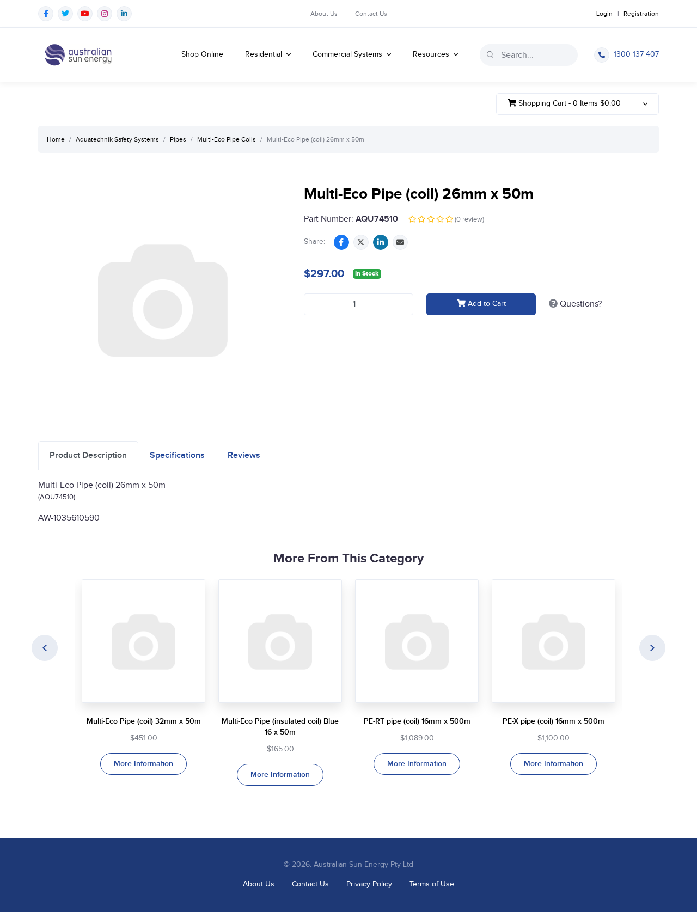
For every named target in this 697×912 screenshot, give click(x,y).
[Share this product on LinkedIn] (380, 242)
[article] (143, 677)
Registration (641, 13)
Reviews (244, 455)
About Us (324, 13)
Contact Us (371, 13)
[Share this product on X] (361, 242)
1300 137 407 (636, 54)
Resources (432, 54)
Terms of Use (431, 884)
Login (604, 13)
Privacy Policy (369, 884)
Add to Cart (486, 303)
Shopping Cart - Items (568, 103)
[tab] (88, 455)
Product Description (88, 455)
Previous (45, 648)
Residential (264, 54)
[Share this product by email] (400, 242)
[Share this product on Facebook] (341, 242)
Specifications (177, 455)
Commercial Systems (348, 54)
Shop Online (202, 54)
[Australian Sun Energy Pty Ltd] (78, 55)
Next (652, 648)
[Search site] (490, 54)
